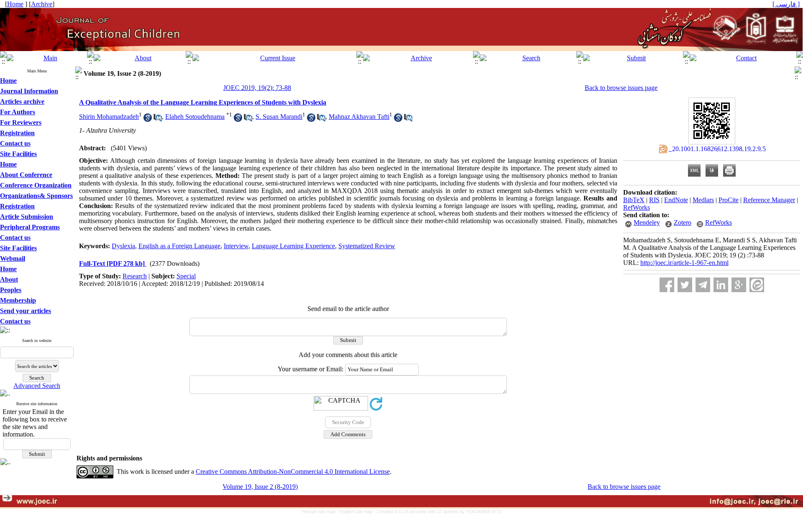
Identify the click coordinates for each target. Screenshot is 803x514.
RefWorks (636, 207)
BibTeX (633, 199)
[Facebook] (667, 285)
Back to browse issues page (621, 87)
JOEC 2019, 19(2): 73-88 (257, 87)
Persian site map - (321, 511)
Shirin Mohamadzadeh (109, 116)
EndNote (676, 199)
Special (186, 276)
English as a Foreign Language (179, 245)
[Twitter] (685, 285)
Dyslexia (123, 245)
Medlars (703, 199)
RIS (654, 199)
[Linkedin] (720, 285)
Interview (236, 245)
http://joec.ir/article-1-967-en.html (684, 262)
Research (135, 276)
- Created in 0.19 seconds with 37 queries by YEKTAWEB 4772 (437, 511)
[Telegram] (703, 285)
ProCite (729, 199)
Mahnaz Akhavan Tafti (359, 116)
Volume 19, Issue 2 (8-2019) (260, 486)
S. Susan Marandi (279, 116)
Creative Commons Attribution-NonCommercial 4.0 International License (293, 471)
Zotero (682, 222)
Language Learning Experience (293, 245)
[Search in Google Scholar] (147, 119)
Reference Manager (769, 199)
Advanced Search (36, 385)
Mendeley (647, 222)
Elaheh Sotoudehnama (195, 116)
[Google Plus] (738, 285)
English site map (357, 511)
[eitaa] (756, 285)
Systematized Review (366, 245)
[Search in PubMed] (157, 119)
